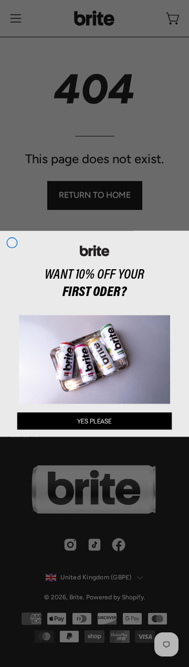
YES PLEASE (94, 421)
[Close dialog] (12, 242)
